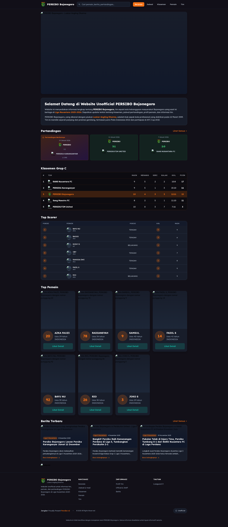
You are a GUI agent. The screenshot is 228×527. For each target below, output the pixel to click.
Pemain (173, 4)
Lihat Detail (58, 346)
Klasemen (161, 4)
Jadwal (150, 4)
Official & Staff (122, 488)
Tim (182, 4)
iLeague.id (158, 484)
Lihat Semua (180, 131)
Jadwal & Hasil (84, 488)
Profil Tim (120, 484)
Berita (118, 492)
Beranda (138, 4)
